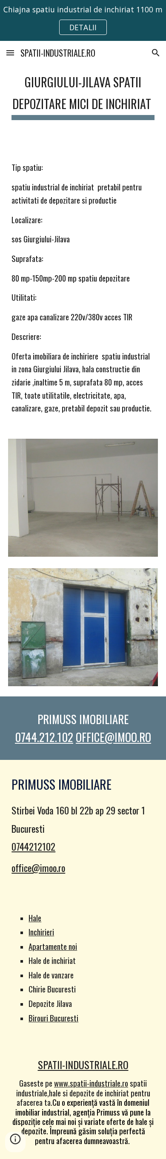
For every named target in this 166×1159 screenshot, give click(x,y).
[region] (83, 20)
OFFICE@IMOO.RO (113, 736)
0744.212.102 (44, 736)
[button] (10, 52)
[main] (83, 94)
